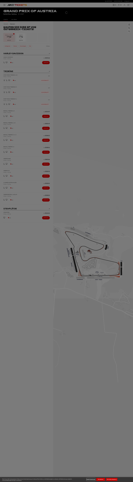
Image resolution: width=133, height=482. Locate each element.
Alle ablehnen (100, 479)
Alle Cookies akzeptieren (112, 479)
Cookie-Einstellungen (91, 479)
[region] (66, 479)
